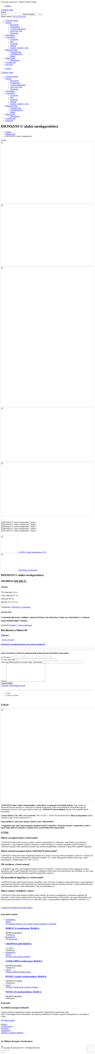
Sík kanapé (14, 33)
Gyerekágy (14, 39)
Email (23, 686)
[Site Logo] (7, 10)
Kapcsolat (9, 65)
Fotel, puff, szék (16, 31)
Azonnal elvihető (12, 20)
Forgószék (14, 44)
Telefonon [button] (5, 635)
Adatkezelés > (6, 1031)
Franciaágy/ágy (15, 52)
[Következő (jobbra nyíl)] (4, 1052)
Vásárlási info (11, 62)
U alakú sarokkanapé (18, 29)
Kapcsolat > (5, 1028)
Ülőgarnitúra (10, 35)
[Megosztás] (6, 1050)
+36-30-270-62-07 (19, 17)
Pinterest (17, 686)
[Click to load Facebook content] (2, 1046)
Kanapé (8, 23)
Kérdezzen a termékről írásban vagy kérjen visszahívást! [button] (23, 644)
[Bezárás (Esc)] (9, 1050)
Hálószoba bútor (12, 50)
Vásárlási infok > (7, 1026)
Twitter (11, 686)
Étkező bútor (10, 58)
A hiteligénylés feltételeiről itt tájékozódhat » (17, 908)
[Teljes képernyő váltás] (4, 1050)
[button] (3, 12)
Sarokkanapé (15, 27)
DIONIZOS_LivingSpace (21, 607)
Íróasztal (13, 46)
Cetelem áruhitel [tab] (12, 695)
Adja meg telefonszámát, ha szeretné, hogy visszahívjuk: (21, 662)
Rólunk (8, 6)
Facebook (4, 686)
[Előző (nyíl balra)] (2, 1052)
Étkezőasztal (14, 60)
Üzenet (3, 681)
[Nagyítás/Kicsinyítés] (2, 1050)
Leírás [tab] (8, 693)
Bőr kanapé (14, 25)
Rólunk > (4, 1024)
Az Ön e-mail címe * (8, 660)
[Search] (42, 14)
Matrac (12, 56)
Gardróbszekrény (16, 54)
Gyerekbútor (10, 37)
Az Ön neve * (6, 657)
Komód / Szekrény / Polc (19, 48)
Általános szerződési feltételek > (12, 1033)
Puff (11, 41)
